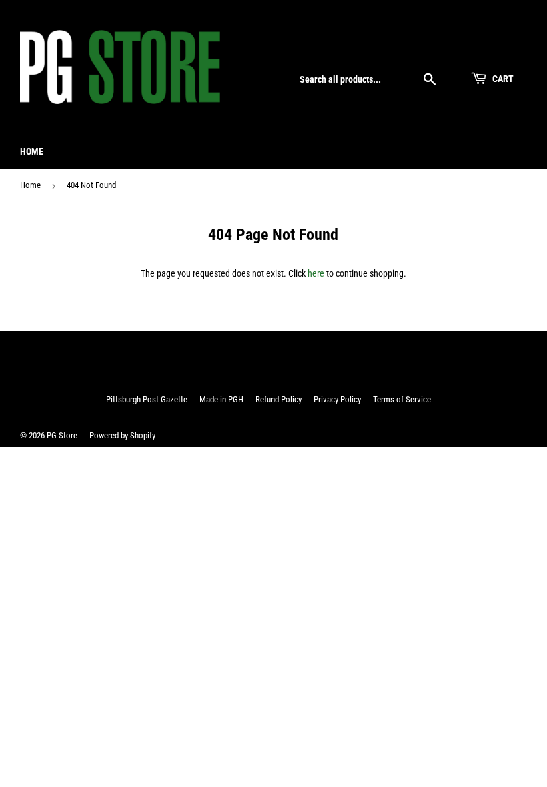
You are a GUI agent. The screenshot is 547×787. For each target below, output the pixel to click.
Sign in (437, 48)
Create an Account (496, 48)
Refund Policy (278, 399)
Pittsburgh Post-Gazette (146, 399)
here (316, 273)
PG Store (62, 435)
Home (31, 151)
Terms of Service (402, 399)
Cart (502, 78)
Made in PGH (221, 399)
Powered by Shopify (122, 435)
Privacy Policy (337, 399)
